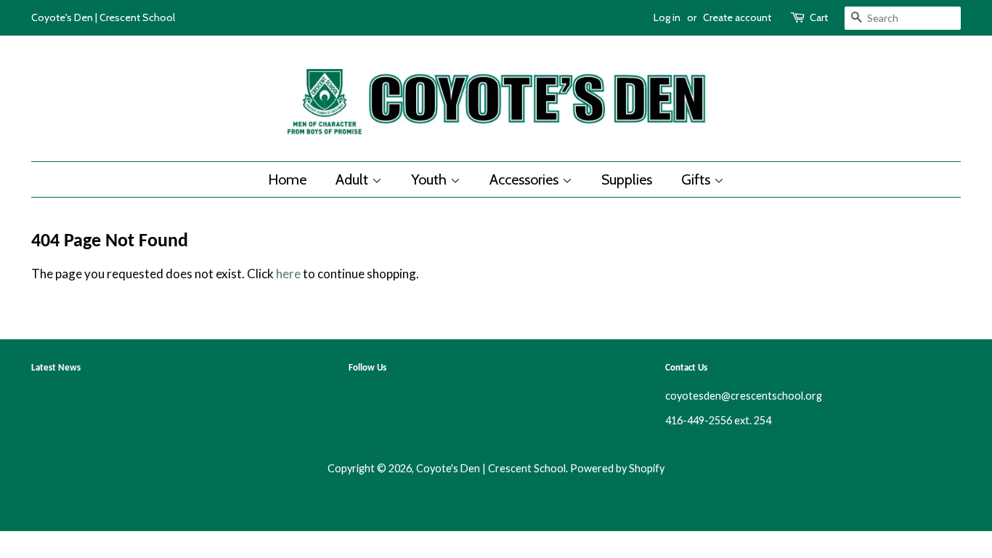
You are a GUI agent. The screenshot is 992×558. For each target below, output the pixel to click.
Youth (430, 179)
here (288, 273)
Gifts (697, 179)
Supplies (626, 179)
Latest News (56, 368)
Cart (819, 17)
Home (287, 179)
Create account (737, 17)
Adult (354, 179)
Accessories (525, 179)
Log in (667, 17)
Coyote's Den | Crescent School (491, 468)
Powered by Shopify (617, 468)
